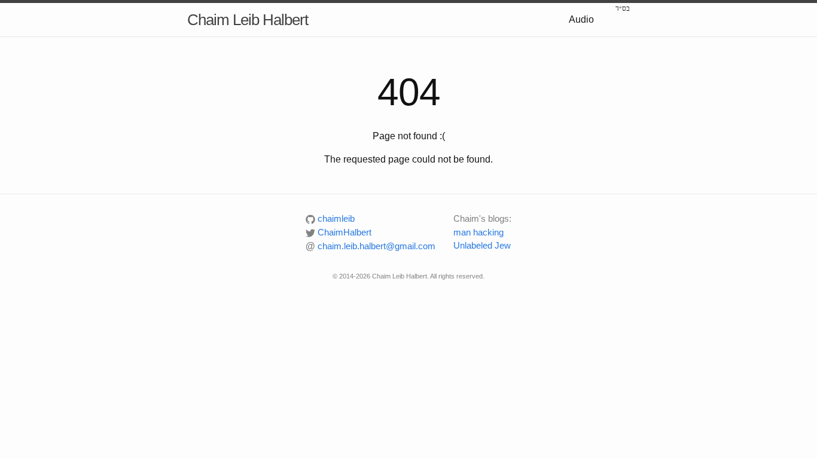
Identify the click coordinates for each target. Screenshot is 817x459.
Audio (581, 19)
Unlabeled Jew (482, 245)
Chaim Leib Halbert (247, 20)
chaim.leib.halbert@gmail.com (370, 246)
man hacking (478, 232)
